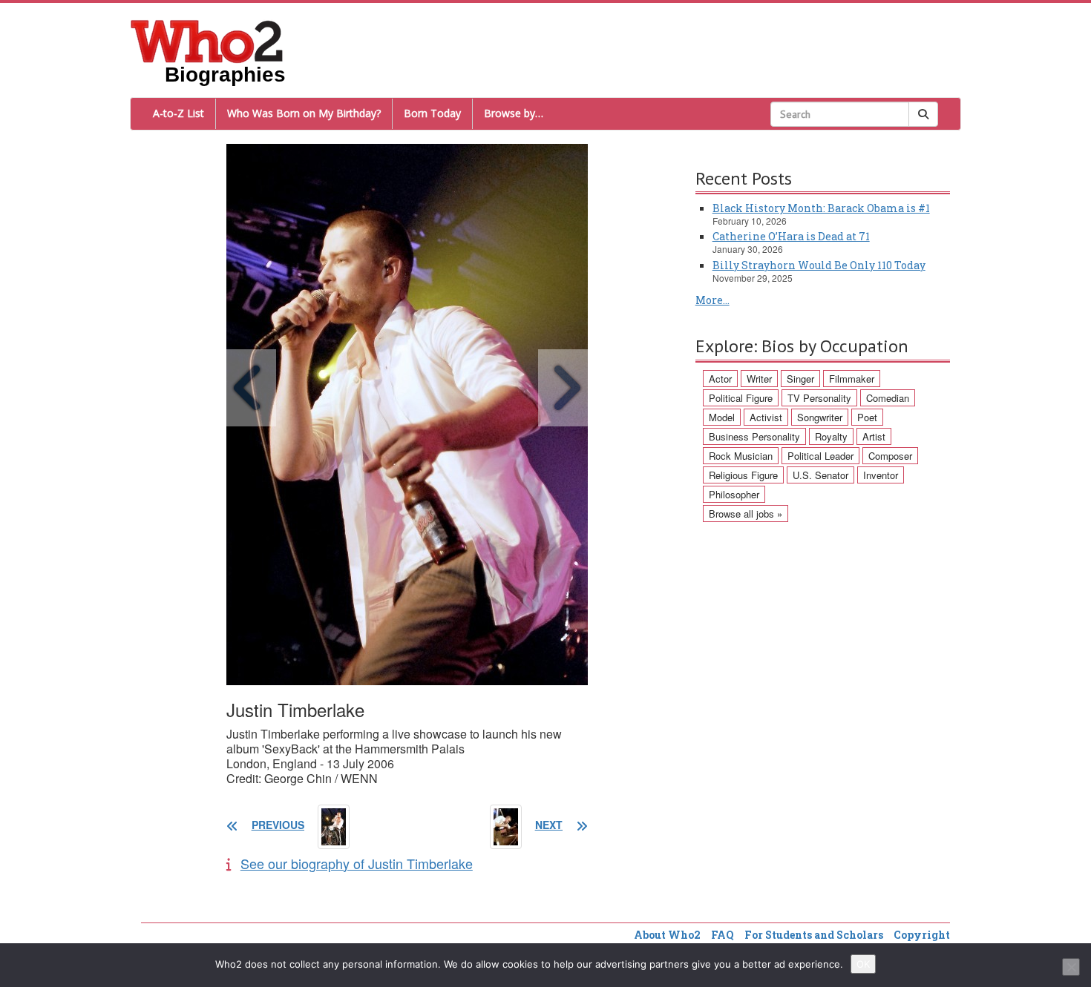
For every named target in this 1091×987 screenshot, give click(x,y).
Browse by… (513, 113)
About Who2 (667, 935)
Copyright (922, 935)
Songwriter (819, 417)
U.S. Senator (820, 475)
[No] (1071, 967)
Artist (873, 436)
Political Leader (820, 456)
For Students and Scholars (813, 935)
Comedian (887, 398)
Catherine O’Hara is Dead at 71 (791, 236)
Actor (720, 379)
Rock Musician (741, 456)
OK (863, 964)
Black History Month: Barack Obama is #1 (821, 208)
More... (712, 300)
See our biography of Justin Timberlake (356, 863)
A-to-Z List (178, 113)
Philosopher (734, 494)
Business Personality (754, 436)
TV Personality (819, 398)
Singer (800, 379)
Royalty (831, 436)
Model (722, 417)
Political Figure (741, 398)
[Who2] (207, 40)
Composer (890, 456)
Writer (759, 379)
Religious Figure (743, 475)
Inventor (880, 475)
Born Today (432, 113)
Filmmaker (851, 379)
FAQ (722, 935)
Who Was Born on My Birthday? (304, 113)
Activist (766, 417)
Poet (867, 417)
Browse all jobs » (745, 513)
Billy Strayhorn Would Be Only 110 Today (818, 265)
